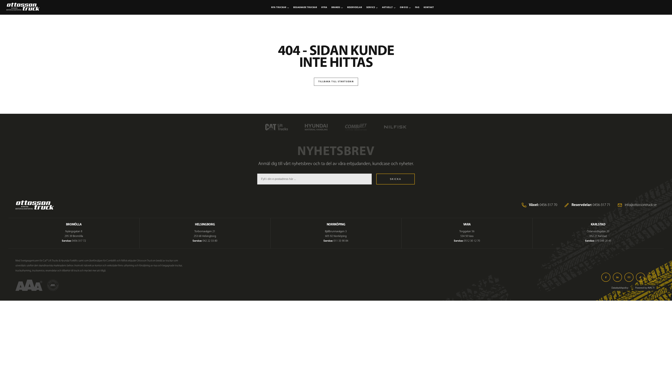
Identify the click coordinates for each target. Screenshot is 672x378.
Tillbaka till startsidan (336, 82)
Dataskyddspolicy (619, 288)
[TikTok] (640, 277)
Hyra (324, 7)
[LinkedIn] (617, 277)
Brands (335, 7)
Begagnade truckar (305, 7)
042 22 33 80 (210, 241)
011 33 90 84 (341, 241)
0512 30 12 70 (472, 241)
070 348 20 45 (603, 241)
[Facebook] (605, 277)
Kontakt (429, 7)
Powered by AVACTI (644, 288)
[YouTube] (629, 277)
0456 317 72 (79, 241)
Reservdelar (354, 7)
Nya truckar (278, 7)
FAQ (417, 7)
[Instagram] (652, 277)
